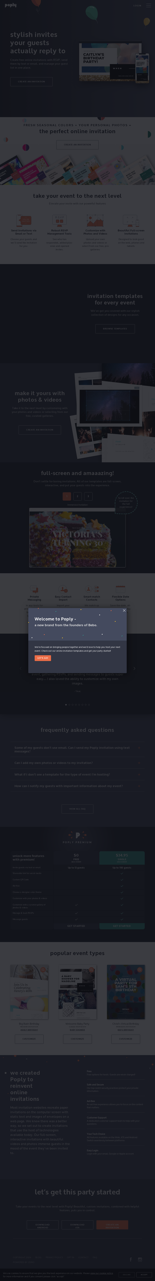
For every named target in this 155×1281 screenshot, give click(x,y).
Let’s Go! (43, 658)
